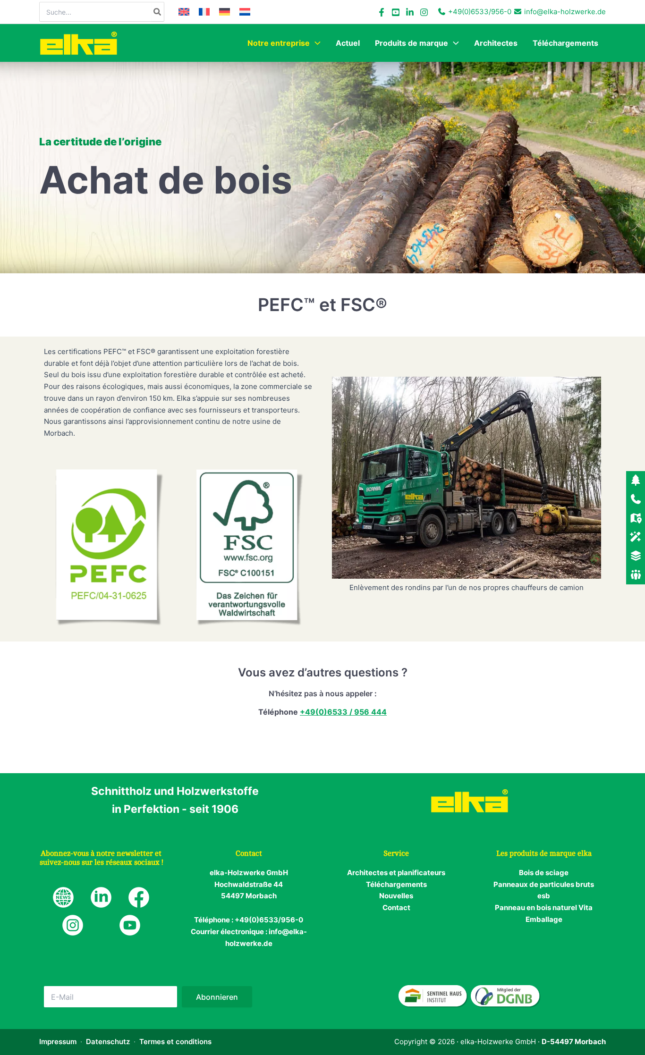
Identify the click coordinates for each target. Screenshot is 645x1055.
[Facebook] (381, 12)
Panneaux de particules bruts (543, 884)
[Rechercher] (158, 11)
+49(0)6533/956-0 (479, 11)
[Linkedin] (410, 12)
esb (543, 895)
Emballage (544, 919)
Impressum (57, 1041)
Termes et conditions (175, 1041)
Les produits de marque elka (544, 853)
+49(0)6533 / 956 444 (343, 712)
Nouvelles (396, 895)
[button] (315, 43)
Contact (396, 907)
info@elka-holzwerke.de (565, 11)
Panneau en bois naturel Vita (544, 907)
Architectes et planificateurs (396, 872)
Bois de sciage (544, 872)
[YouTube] (395, 12)
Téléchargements (396, 884)
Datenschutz (108, 1041)
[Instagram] (424, 12)
